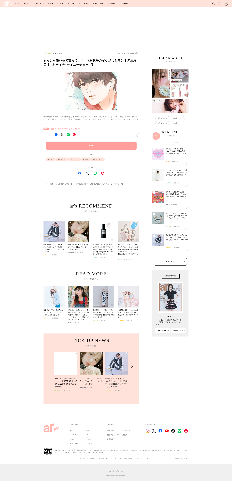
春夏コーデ (178, 118)
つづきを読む (90, 145)
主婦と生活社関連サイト (116, 471)
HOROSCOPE (84, 3)
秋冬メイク (163, 123)
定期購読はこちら (178, 330)
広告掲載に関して (104, 458)
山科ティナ (76, 129)
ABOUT (92, 458)
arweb (45, 184)
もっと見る (170, 261)
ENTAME (70, 3)
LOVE (50, 3)
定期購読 (110, 439)
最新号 (124, 435)
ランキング (126, 430)
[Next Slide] (132, 366)
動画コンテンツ (113, 435)
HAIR (17, 3)
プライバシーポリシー (153, 458)
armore (125, 3)
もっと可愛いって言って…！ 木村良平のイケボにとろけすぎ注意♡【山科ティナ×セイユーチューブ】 (90, 184)
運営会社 (82, 458)
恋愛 (52, 129)
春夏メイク (178, 123)
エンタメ (58, 129)
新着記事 (110, 430)
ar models (111, 3)
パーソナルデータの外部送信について (176, 458)
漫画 (70, 129)
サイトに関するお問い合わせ (123, 458)
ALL (165, 143)
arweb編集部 (133, 53)
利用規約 (139, 458)
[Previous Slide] (50, 366)
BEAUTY (28, 3)
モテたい (65, 129)
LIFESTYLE (98, 3)
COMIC (61, 3)
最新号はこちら (162, 330)
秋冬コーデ (163, 118)
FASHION (40, 3)
